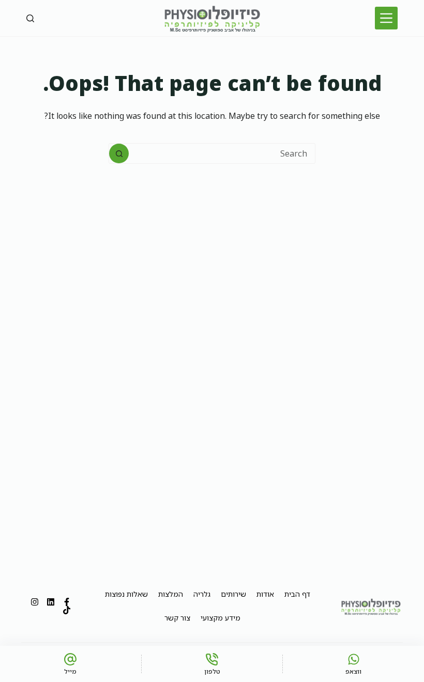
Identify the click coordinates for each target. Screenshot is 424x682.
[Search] (30, 18)
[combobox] (222, 153)
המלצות (170, 594)
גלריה (201, 594)
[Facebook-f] (67, 602)
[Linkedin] (51, 602)
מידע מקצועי (220, 618)
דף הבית (297, 594)
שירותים (233, 594)
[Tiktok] (67, 610)
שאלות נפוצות (126, 594)
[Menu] (386, 18)
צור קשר (177, 618)
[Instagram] (35, 602)
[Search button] (119, 153)
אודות (265, 594)
